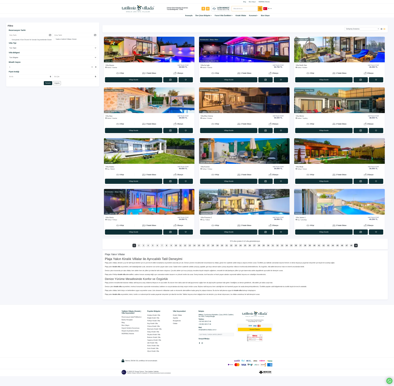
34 (287, 245)
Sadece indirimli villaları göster (66, 39)
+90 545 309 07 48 (205, 321)
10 (176, 245)
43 (328, 245)
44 (333, 245)
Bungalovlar (177, 321)
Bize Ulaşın (252, 2)
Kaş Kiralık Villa (152, 323)
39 (310, 245)
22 (231, 245)
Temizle (48, 83)
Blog (244, 2)
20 (222, 245)
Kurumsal (253, 15)
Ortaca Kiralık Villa (153, 326)
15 (199, 245)
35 (291, 245)
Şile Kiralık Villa (152, 343)
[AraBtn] (260, 8)
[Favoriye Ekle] (186, 79)
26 (250, 245)
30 (268, 245)
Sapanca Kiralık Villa (154, 340)
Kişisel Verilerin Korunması (131, 328)
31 (273, 245)
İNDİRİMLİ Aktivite (264, 2)
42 (324, 245)
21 (227, 245)
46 (342, 245)
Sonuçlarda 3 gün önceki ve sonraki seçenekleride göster (32, 39)
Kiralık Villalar (241, 15)
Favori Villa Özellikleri (223, 15)
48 (351, 245)
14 (194, 245)
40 (314, 245)
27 (254, 245)
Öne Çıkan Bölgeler (202, 15)
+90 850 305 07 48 (223, 9)
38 (305, 245)
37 (300, 245)
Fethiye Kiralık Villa (153, 321)
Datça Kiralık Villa (153, 332)
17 (208, 245)
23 (236, 245)
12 (185, 245)
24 (240, 245)
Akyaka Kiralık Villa (153, 334)
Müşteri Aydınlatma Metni (130, 331)
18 (213, 245)
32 (277, 245)
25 (245, 245)
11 (180, 245)
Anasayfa (188, 15)
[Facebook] (203, 8)
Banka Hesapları (127, 320)
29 (264, 245)
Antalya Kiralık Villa (153, 315)
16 (203, 245)
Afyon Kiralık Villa (153, 351)
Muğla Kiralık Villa (153, 318)
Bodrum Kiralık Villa (153, 337)
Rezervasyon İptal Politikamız (132, 317)
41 (319, 245)
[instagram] (208, 8)
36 (296, 245)
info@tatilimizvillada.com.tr (207, 330)
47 (347, 245)
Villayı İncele (133, 80)
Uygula (57, 83)
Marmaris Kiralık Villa (154, 329)
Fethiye (119, 274)
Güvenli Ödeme (255, 329)
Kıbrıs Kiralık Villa (153, 345)
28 (259, 245)
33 (282, 245)
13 (190, 245)
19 (217, 245)
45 (337, 245)
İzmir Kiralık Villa (152, 348)
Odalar (175, 323)
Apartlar (175, 318)
